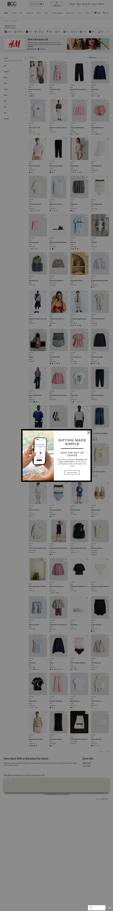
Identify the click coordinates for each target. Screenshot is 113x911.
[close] (88, 432)
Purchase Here (72, 472)
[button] (109, 907)
